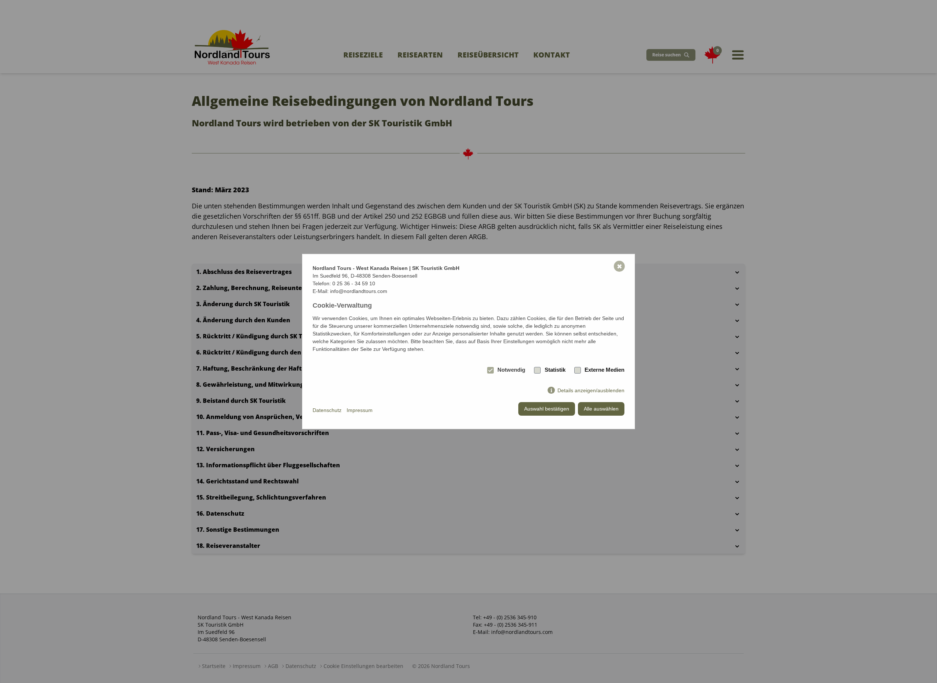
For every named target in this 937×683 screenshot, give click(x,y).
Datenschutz (327, 410)
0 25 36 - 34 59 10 (353, 283)
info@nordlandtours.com (358, 291)
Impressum (360, 410)
